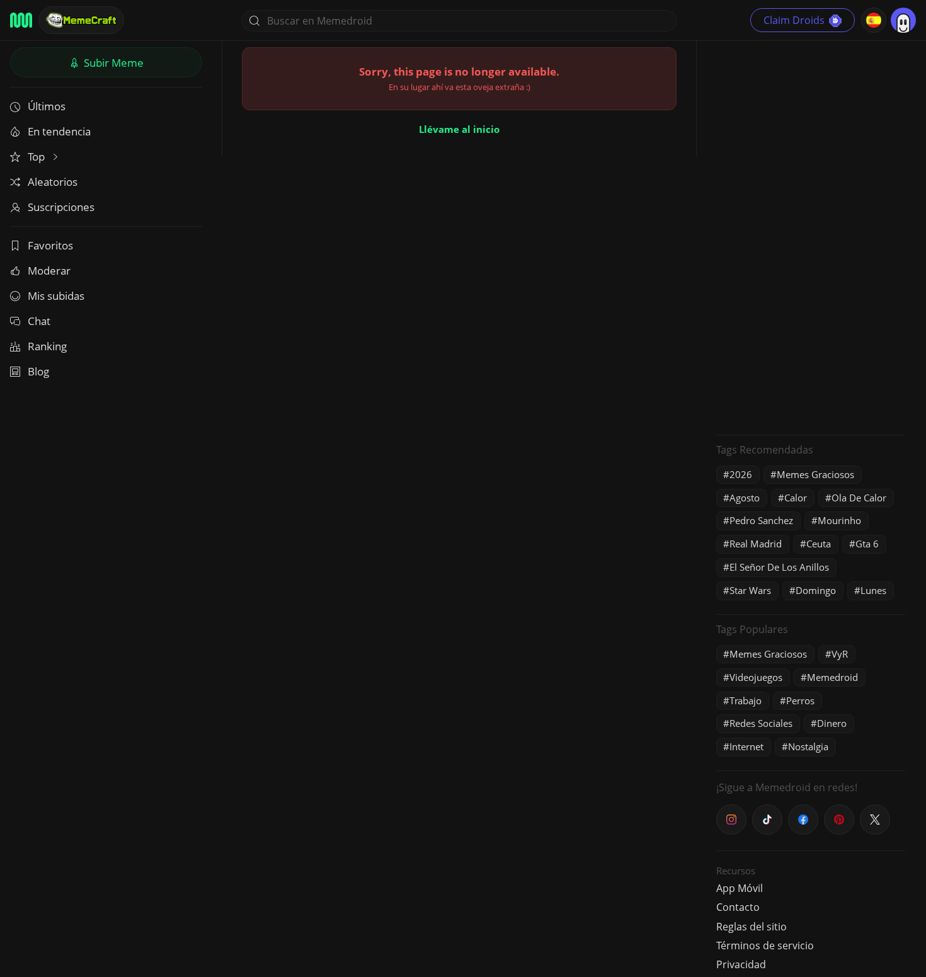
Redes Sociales (760, 723)
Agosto (744, 497)
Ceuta (818, 543)
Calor (795, 497)
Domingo (816, 590)
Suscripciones (61, 207)
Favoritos (50, 245)
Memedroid (832, 677)
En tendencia (59, 131)
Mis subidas (56, 296)
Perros (800, 700)
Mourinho (839, 520)
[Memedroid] (21, 20)
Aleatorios (52, 181)
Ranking (47, 346)
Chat (39, 321)
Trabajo (745, 700)
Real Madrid (755, 543)
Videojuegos (755, 677)
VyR (840, 654)
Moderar (49, 270)
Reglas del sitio (751, 927)
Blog (38, 371)
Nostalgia (808, 746)
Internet (746, 746)
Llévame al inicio (459, 129)
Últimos (47, 106)
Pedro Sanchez (761, 520)
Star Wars (750, 590)
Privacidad (741, 964)
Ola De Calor (859, 497)
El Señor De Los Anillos (779, 567)
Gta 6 (867, 543)
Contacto (738, 907)
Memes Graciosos (815, 474)
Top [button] (37, 156)
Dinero (832, 723)
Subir (112, 62)
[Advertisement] (810, 236)
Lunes (873, 590)
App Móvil (739, 888)
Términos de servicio (765, 945)
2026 (740, 474)
